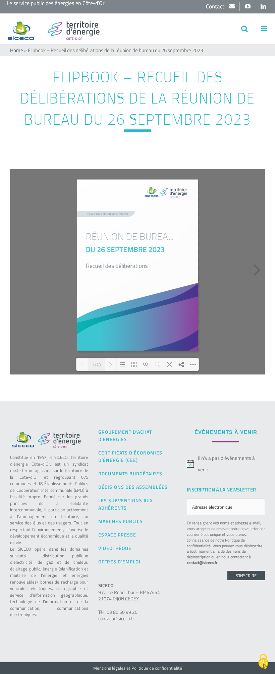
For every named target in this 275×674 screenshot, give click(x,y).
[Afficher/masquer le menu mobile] (264, 28)
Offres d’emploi (119, 561)
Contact (216, 6)
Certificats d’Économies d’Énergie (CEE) (130, 456)
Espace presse (117, 534)
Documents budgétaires (130, 473)
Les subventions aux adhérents (125, 504)
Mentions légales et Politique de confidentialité (137, 668)
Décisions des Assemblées (133, 486)
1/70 (96, 364)
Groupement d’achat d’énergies (125, 435)
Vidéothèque (114, 548)
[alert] (226, 463)
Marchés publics (120, 521)
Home (16, 50)
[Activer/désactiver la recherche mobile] (244, 28)
